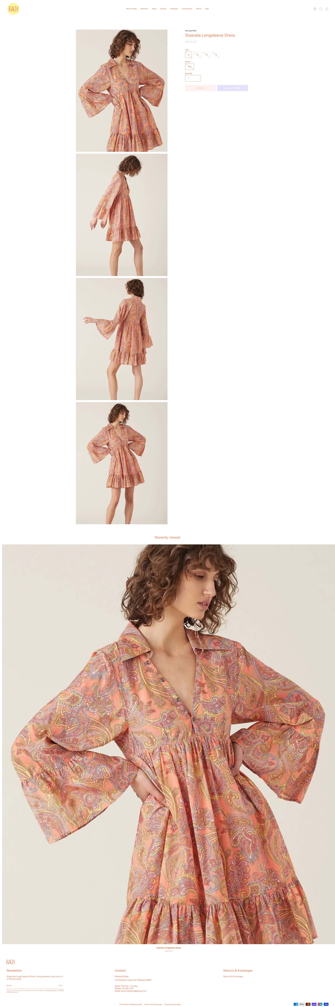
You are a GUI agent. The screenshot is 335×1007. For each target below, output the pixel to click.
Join (60, 985)
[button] (131, 9)
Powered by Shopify (172, 1004)
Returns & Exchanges (233, 976)
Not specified (190, 31)
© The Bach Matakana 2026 (130, 1004)
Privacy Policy (51, 990)
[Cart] (327, 9)
